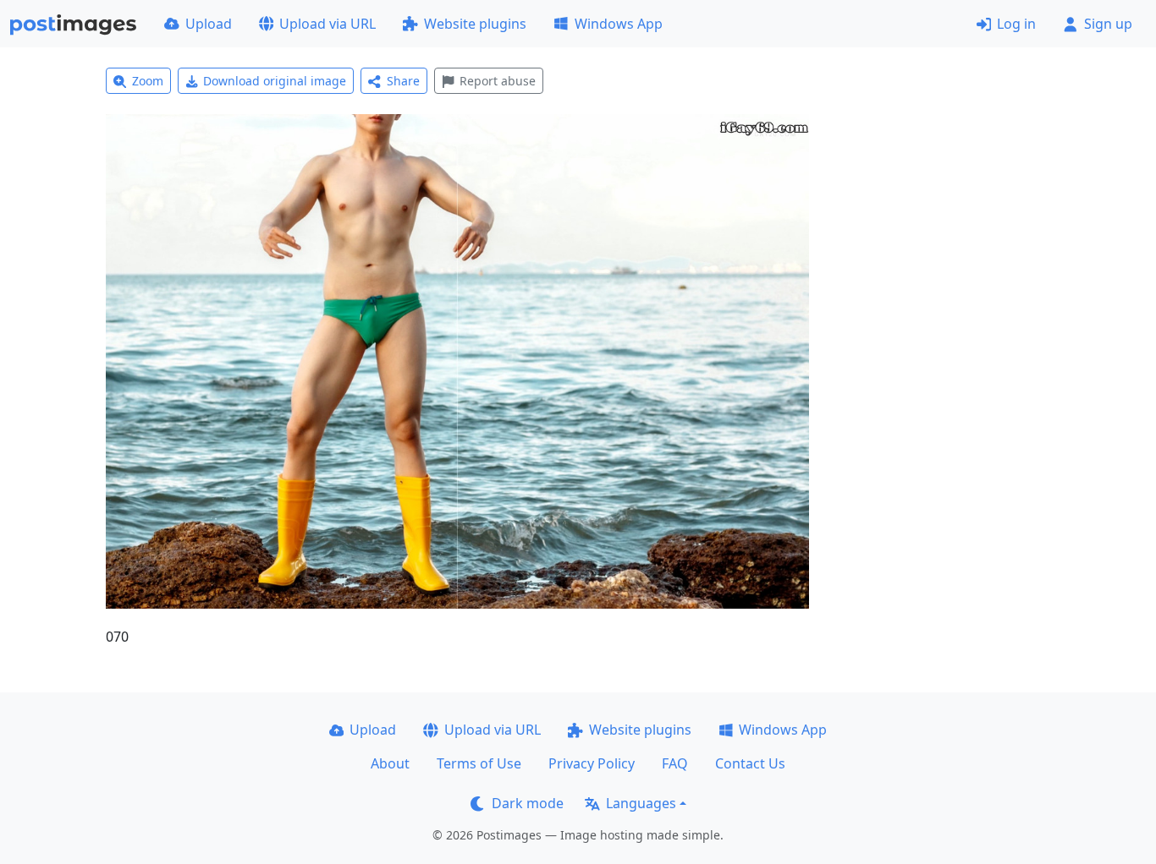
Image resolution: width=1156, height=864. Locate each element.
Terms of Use (479, 763)
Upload (208, 23)
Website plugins (475, 23)
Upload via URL (327, 23)
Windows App (619, 23)
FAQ (675, 763)
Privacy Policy (591, 763)
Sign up (1108, 23)
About (390, 763)
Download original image (274, 81)
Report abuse (498, 81)
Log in (1016, 23)
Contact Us (750, 763)
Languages (641, 803)
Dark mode (528, 803)
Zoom (147, 81)
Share (403, 81)
